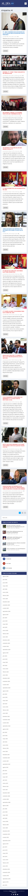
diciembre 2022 (6, 716)
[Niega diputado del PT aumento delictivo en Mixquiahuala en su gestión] (14, 345)
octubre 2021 (6, 761)
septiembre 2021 (6, 764)
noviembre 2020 (6, 796)
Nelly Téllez (6, 36)
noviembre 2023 (6, 681)
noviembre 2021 (6, 757)
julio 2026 (5, 579)
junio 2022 (5, 735)
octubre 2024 (6, 646)
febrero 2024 (6, 671)
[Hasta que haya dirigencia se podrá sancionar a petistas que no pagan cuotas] (14, 434)
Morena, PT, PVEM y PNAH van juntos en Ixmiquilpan (14, 72)
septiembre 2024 (6, 649)
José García (6, 151)
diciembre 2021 (6, 754)
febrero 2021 (6, 786)
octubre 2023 (6, 684)
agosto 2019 (5, 843)
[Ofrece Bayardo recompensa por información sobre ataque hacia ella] (14, 219)
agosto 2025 (5, 614)
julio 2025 (5, 617)
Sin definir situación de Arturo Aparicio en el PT (12, 148)
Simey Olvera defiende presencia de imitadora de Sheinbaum (15, 532)
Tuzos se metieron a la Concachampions (16, 548)
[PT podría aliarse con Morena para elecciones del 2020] (14, 301)
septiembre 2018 (6, 878)
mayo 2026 (5, 586)
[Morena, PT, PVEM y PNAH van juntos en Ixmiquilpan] (14, 62)
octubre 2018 (6, 875)
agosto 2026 (5, 576)
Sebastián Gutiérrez (8, 491)
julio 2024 (5, 656)
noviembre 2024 (6, 643)
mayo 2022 (5, 738)
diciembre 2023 (6, 678)
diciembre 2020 (6, 792)
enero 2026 (5, 598)
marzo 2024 (5, 668)
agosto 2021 (5, 767)
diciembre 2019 (6, 831)
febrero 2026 (6, 595)
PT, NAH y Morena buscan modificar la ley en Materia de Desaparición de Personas (14, 33)
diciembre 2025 (6, 601)
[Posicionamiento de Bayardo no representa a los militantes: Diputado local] (14, 387)
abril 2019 (5, 856)
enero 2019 (5, 866)
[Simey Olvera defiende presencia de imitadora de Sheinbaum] (4, 532)
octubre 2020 (6, 799)
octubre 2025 (6, 608)
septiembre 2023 (6, 687)
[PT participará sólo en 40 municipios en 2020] (14, 178)
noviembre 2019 (6, 834)
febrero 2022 (6, 748)
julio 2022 (5, 732)
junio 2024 (5, 659)
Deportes (17, 549)
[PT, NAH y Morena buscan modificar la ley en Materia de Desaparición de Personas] (14, 21)
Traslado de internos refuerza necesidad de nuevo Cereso (16, 543)
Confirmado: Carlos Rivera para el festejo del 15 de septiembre (14, 538)
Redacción (6, 75)
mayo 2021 (5, 777)
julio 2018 (5, 885)
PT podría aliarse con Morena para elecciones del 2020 (13, 312)
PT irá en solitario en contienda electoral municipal (13, 271)
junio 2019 (5, 850)
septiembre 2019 (6, 840)
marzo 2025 (5, 630)
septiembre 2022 (6, 726)
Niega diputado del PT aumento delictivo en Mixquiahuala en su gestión (13, 357)
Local (15, 36)
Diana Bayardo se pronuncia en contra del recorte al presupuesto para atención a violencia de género (14, 488)
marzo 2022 (5, 745)
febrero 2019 (6, 862)
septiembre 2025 (6, 611)
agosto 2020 (5, 805)
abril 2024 (5, 665)
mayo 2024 (5, 662)
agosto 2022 (5, 729)
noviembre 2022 (6, 719)
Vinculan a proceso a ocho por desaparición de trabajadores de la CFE (15, 526)
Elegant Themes (12, 891)
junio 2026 (5, 582)
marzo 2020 (5, 821)
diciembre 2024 (6, 640)
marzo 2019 (5, 859)
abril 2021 (5, 780)
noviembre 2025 (6, 605)
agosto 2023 (5, 691)
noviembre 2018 (6, 872)
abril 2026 (5, 589)
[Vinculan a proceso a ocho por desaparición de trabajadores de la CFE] (4, 526)
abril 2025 (5, 627)
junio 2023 (5, 697)
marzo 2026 (5, 592)
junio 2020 (5, 812)
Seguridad (17, 528)
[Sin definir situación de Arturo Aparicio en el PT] (14, 138)
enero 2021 (5, 789)
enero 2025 (5, 636)
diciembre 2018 (6, 869)
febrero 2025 (6, 633)
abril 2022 (5, 741)
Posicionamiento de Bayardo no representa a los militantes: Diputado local (12, 399)
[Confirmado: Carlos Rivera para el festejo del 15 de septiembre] (4, 538)
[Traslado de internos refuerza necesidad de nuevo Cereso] (4, 543)
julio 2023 (5, 694)
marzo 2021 (5, 783)
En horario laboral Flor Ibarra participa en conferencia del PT (12, 113)
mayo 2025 (5, 624)
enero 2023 (5, 713)
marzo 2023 (5, 706)
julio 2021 (5, 770)
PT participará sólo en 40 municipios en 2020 (14, 189)
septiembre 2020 (6, 802)
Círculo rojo (16, 75)
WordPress (14, 892)
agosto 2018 (5, 882)
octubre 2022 (6, 722)
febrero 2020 (6, 824)
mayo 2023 (5, 700)
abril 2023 (5, 703)
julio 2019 (5, 847)
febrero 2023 (6, 710)
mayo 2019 (5, 853)
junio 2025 (5, 621)
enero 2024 (5, 675)
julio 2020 (5, 808)
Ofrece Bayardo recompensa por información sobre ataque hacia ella (13, 230)
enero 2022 (5, 751)
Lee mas (6, 51)
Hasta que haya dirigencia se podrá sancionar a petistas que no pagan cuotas (13, 446)
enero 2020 (5, 827)
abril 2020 (5, 818)
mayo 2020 (5, 815)
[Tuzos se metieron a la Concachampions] (4, 549)
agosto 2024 (5, 652)
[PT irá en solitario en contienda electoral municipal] (14, 261)
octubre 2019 (6, 837)
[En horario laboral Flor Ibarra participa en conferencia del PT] (14, 103)
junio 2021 (5, 773)
